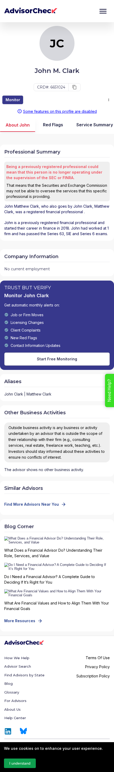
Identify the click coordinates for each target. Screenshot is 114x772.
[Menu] (103, 11)
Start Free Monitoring (57, 359)
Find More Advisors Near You (31, 504)
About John (18, 125)
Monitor (13, 99)
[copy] (74, 87)
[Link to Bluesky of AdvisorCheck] (23, 731)
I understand (19, 763)
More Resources (19, 620)
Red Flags (53, 124)
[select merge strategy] (109, 99)
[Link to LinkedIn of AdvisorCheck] (8, 731)
